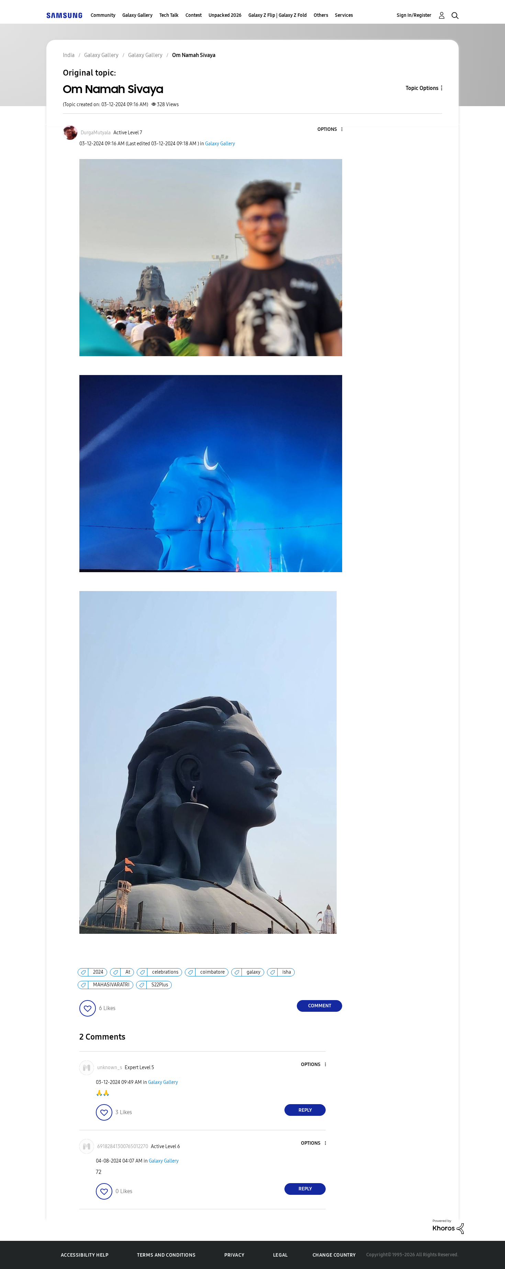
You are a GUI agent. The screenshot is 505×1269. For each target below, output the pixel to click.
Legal (280, 1255)
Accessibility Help (85, 1255)
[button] (330, 129)
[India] (64, 15)
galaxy (253, 972)
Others (321, 15)
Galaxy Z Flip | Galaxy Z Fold (277, 15)
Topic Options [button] (422, 88)
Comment (319, 1006)
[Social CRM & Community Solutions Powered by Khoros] (448, 1226)
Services (344, 15)
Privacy (234, 1255)
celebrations (165, 972)
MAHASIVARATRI (111, 985)
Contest (194, 15)
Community (103, 15)
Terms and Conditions (166, 1255)
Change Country (334, 1255)
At (127, 972)
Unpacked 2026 (225, 15)
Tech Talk (169, 15)
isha (286, 972)
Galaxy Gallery (137, 15)
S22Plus (160, 985)
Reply (305, 1110)
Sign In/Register (414, 15)
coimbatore (212, 972)
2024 (98, 972)
